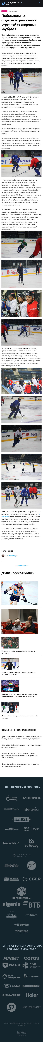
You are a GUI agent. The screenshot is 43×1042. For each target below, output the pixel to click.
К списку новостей (22, 565)
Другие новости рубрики (17, 573)
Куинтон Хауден (11, 556)
